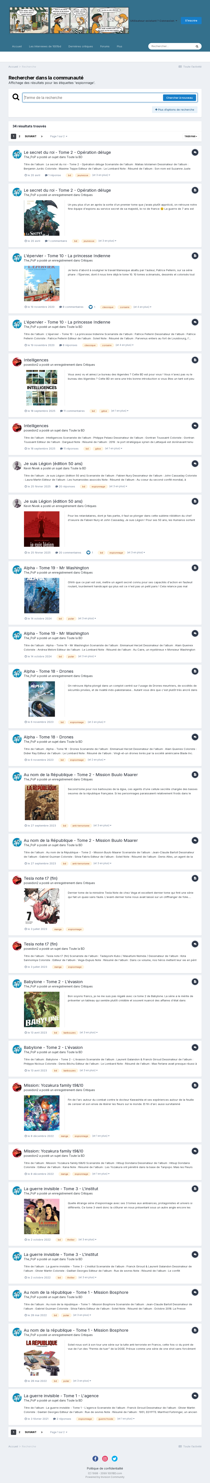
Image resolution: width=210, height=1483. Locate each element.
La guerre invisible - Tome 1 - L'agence (61, 1395)
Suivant (31, 136)
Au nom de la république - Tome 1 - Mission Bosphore (76, 1292)
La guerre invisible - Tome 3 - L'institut (61, 1188)
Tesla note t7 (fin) (41, 878)
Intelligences (36, 360)
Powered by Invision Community (105, 1476)
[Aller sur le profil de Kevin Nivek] (17, 465)
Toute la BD (74, 157)
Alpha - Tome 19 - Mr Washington (56, 567)
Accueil (17, 46)
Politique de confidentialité (105, 1468)
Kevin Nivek (32, 468)
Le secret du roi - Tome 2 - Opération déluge (67, 152)
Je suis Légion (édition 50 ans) (53, 463)
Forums (105, 46)
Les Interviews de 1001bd (45, 46)
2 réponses (63, 1418)
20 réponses (66, 486)
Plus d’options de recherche (175, 109)
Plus (119, 46)
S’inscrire (191, 20)
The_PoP (30, 157)
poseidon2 (31, 364)
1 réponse (54, 175)
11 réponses (71, 448)
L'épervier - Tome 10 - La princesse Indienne (67, 255)
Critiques (87, 195)
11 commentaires (74, 410)
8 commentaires (72, 306)
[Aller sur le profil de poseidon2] (17, 362)
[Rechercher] (197, 46)
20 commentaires (69, 552)
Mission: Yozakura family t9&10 (53, 1085)
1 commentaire (57, 240)
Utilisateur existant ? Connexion (153, 20)
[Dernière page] (42, 136)
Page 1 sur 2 (58, 136)
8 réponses (69, 345)
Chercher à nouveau (179, 97)
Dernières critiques (80, 46)
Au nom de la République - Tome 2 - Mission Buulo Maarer (81, 774)
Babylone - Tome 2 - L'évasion (53, 981)
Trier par (190, 136)
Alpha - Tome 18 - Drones (48, 671)
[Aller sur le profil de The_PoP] (17, 154)
